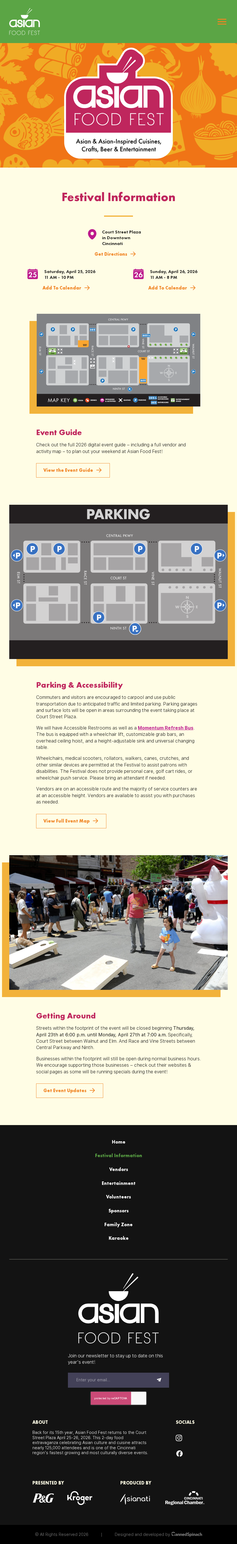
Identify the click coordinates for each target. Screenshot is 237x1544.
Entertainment (119, 1183)
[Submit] (159, 1380)
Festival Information (118, 1156)
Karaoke (119, 1238)
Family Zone (118, 1225)
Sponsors (118, 1211)
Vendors (118, 1169)
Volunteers (118, 1197)
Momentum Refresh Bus (165, 728)
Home (118, 1142)
